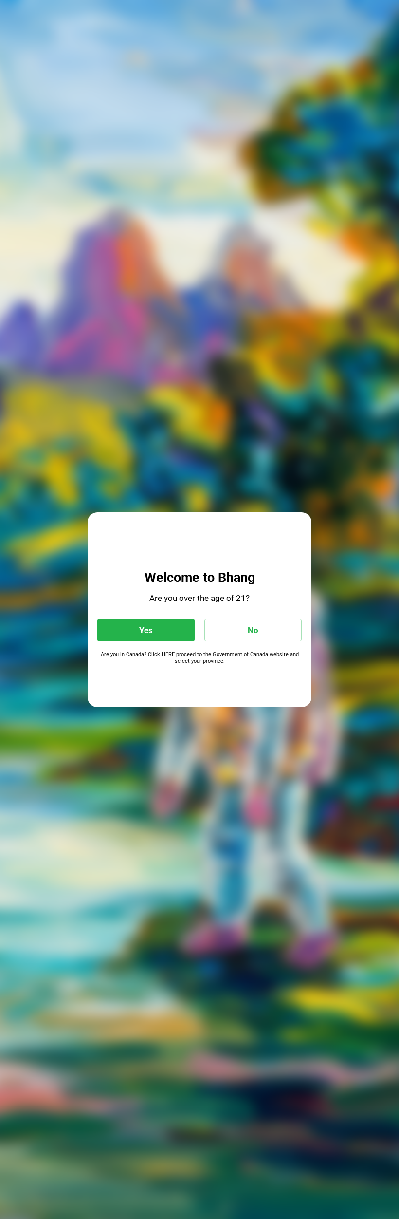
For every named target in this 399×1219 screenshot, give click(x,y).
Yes (146, 630)
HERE (168, 654)
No (253, 630)
